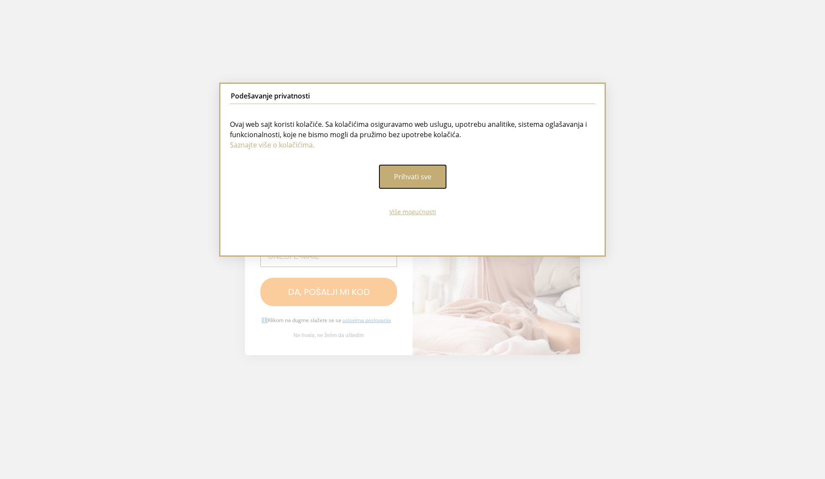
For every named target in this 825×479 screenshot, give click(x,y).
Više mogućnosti (412, 212)
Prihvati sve (412, 176)
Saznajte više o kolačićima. (272, 145)
